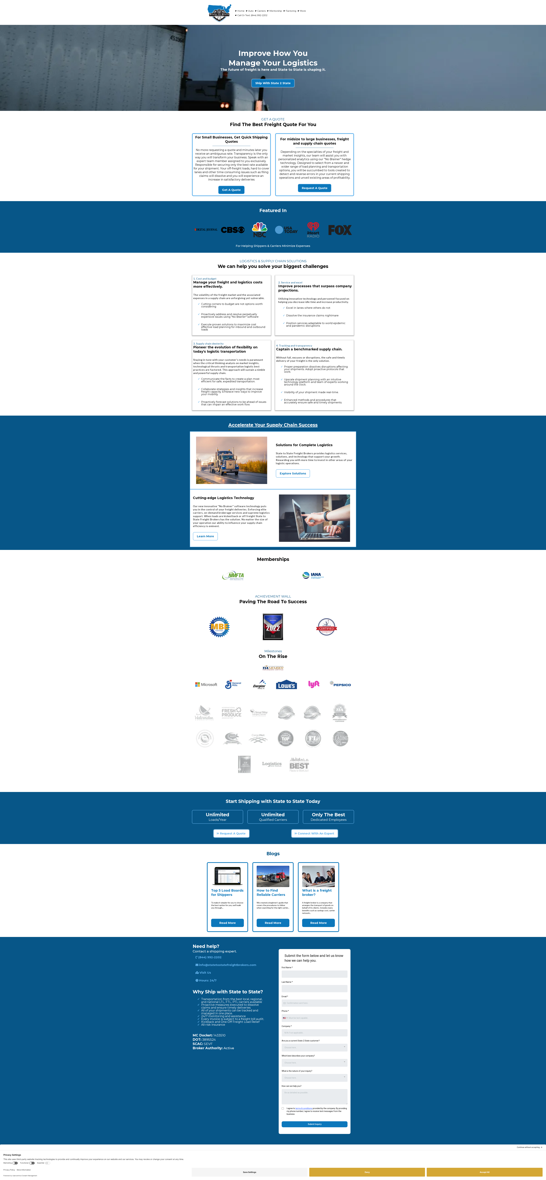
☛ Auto (250, 11)
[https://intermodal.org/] (313, 575)
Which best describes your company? (298, 1056)
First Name (287, 967)
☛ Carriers (260, 11)
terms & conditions (303, 1108)
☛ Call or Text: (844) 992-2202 (251, 15)
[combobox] (285, 1018)
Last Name (287, 982)
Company (287, 1026)
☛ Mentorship (274, 11)
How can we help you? (291, 1086)
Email (285, 996)
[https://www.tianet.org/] (273, 668)
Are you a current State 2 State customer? (301, 1041)
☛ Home (239, 11)
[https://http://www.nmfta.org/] (233, 575)
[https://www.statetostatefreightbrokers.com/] (219, 13)
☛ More (302, 11)
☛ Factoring (289, 11)
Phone (285, 1011)
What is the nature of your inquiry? (297, 1071)
